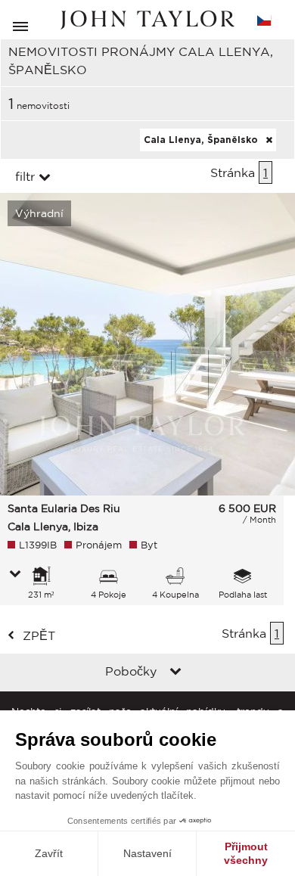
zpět (39, 635)
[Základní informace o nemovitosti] (15, 575)
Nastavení (147, 853)
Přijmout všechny (246, 853)
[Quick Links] (175, 672)
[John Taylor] (147, 20)
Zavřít (49, 853)
